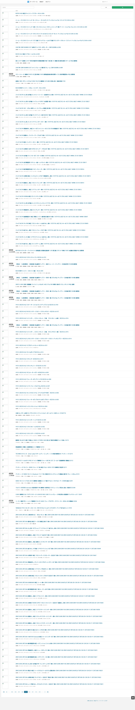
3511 (33, 691)
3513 (39, 691)
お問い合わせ (90, 700)
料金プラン (96, 700)
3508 (22, 691)
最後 (48, 691)
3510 (29, 691)
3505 (12, 691)
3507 (19, 691)
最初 (4, 691)
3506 (15, 691)
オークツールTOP (103, 700)
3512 (36, 691)
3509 (26, 691)
